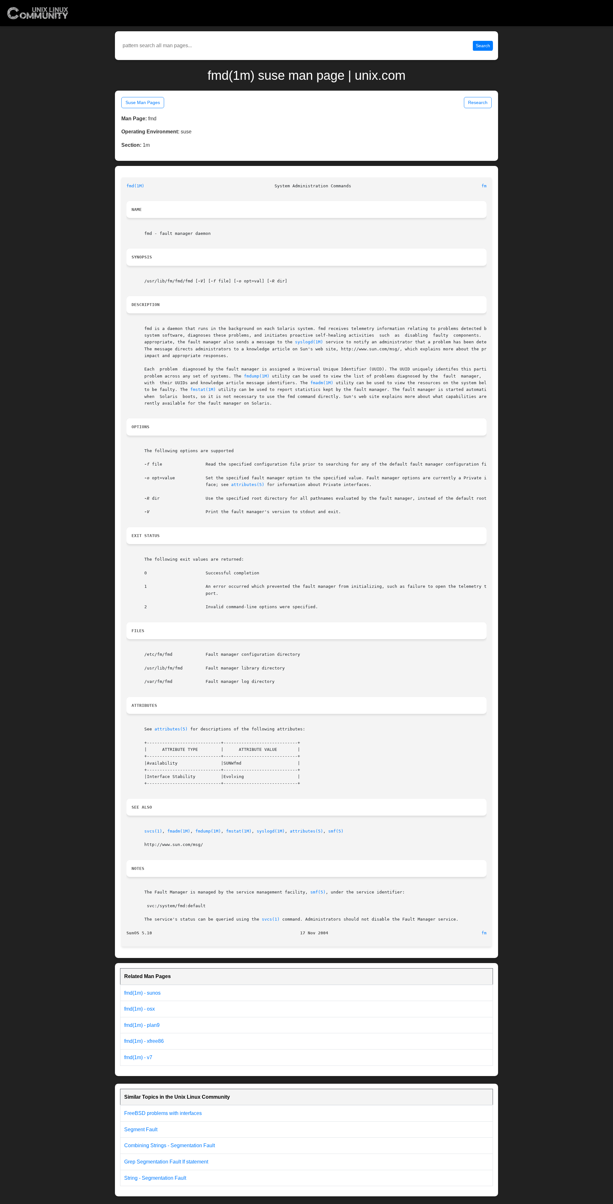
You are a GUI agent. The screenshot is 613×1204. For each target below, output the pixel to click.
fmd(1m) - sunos (142, 993)
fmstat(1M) (203, 389)
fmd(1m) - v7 (138, 1057)
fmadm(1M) (321, 382)
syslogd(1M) (309, 342)
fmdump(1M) (256, 376)
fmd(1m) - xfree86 (144, 1041)
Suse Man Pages (142, 102)
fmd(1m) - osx (139, 1009)
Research (478, 102)
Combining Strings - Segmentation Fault (169, 1145)
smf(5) (336, 831)
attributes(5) (247, 484)
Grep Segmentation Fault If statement (166, 1161)
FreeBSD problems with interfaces (163, 1113)
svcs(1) (153, 831)
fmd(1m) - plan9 (142, 1025)
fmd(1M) (135, 185)
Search (483, 45)
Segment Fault (140, 1129)
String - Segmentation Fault (155, 1178)
